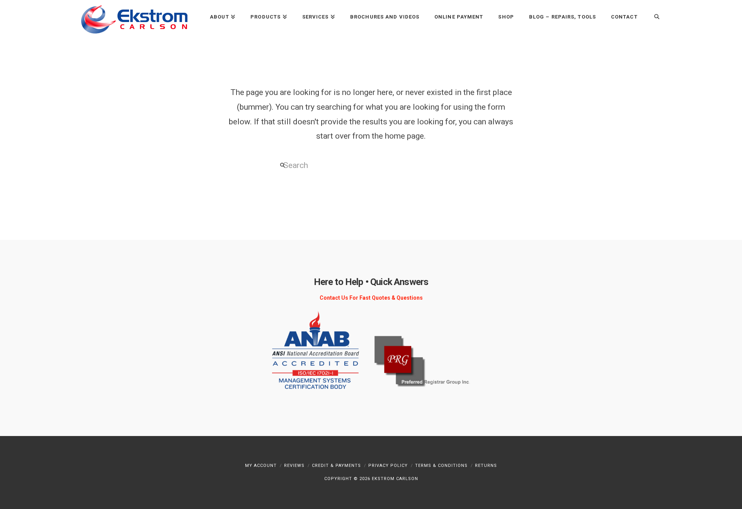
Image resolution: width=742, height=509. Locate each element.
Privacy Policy (388, 465)
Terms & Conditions (441, 465)
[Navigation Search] (653, 16)
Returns (486, 465)
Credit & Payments (336, 465)
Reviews (294, 465)
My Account (261, 465)
